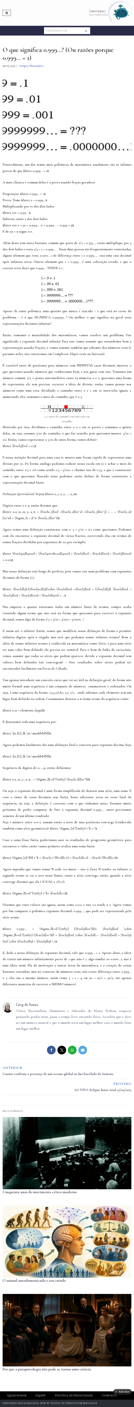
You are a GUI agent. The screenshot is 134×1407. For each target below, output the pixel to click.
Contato (109, 1395)
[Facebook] (51, 1050)
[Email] (82, 1050)
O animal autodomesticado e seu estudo (34, 1280)
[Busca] (86, 30)
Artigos (23, 66)
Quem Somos (17, 1395)
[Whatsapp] (72, 1050)
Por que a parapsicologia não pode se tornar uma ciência (47, 1369)
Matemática (36, 66)
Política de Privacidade (74, 1395)
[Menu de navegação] (7, 13)
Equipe (41, 1395)
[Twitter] (61, 1050)
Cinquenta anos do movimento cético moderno (40, 1192)
